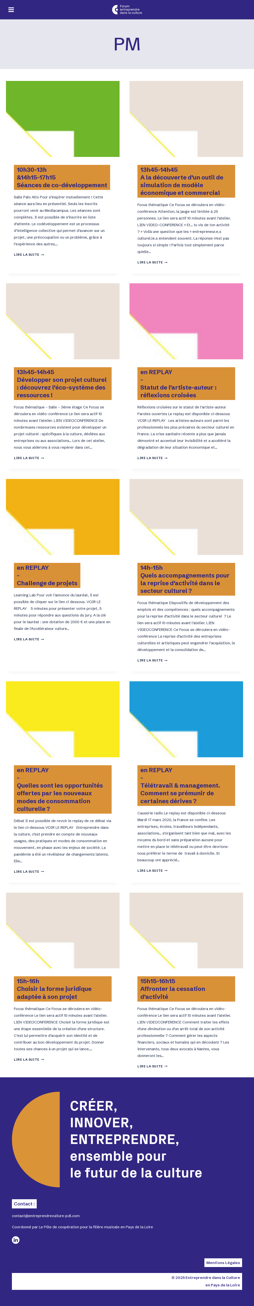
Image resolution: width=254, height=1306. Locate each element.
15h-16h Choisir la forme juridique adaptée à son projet (54, 989)
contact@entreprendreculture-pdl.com (46, 1215)
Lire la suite (29, 254)
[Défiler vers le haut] (231, 1293)
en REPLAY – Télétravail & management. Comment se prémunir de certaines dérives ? (180, 785)
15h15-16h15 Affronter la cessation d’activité (172, 989)
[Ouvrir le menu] (11, 9)
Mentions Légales (223, 1262)
